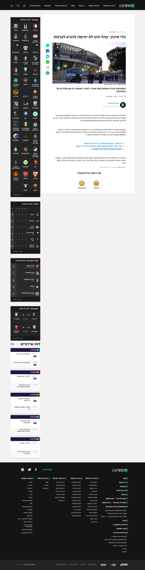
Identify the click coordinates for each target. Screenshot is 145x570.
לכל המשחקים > (18, 338)
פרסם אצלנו (92, 564)
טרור (109, 167)
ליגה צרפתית (76, 500)
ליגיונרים (94, 491)
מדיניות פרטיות (120, 533)
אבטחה (116, 167)
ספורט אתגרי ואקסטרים (27, 525)
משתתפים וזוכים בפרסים (116, 507)
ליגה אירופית (112, 32)
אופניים (29, 509)
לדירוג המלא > (17, 299)
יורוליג (46, 485)
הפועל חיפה (93, 513)
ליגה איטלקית (76, 497)
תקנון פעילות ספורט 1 (119, 536)
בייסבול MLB (28, 522)
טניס (125, 521)
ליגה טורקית (76, 506)
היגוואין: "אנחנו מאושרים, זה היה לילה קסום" (103, 143)
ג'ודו (30, 494)
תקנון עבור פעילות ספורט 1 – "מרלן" (114, 516)
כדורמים (29, 516)
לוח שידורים (35, 6)
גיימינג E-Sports (120, 525)
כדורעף (29, 488)
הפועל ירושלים (60, 497)
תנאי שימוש (121, 529)
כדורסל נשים (60, 488)
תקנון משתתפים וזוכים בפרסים (116, 510)
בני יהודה (94, 522)
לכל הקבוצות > (17, 195)
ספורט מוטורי (27, 513)
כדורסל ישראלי (61, 6)
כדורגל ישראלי (109, 6)
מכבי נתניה (93, 519)
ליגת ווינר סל (60, 482)
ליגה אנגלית (77, 488)
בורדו (115, 96)
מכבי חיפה (93, 500)
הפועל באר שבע (91, 516)
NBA (47, 482)
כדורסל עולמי (43, 478)
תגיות (125, 549)
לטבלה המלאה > (18, 251)
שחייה (30, 491)
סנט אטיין (109, 96)
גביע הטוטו (93, 488)
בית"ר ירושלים (92, 503)
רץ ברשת (123, 482)
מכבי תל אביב (92, 506)
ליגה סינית (77, 509)
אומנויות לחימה (27, 529)
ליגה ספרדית (76, 494)
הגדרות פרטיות (62, 564)
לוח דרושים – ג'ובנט (120, 545)
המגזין (124, 552)
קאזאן (101, 167)
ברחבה (81, 6)
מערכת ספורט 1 (113, 103)
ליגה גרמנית (77, 491)
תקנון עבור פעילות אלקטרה (117, 513)
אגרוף (30, 497)
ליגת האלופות (76, 482)
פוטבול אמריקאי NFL (25, 519)
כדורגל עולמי (93, 6)
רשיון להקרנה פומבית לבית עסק (115, 539)
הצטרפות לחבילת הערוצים (118, 542)
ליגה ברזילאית (76, 513)
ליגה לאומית (93, 485)
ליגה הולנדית (76, 503)
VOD (73, 6)
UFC (31, 503)
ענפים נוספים (26, 478)
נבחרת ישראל (92, 497)
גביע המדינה (93, 494)
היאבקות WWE (27, 506)
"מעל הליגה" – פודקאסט (116, 498)
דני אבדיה (61, 500)
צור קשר (83, 564)
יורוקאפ (46, 488)
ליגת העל (94, 482)
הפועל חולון (61, 494)
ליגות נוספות (76, 516)
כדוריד (30, 485)
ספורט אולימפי (27, 500)
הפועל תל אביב (92, 509)
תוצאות (47, 6)
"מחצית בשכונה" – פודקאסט (114, 503)
